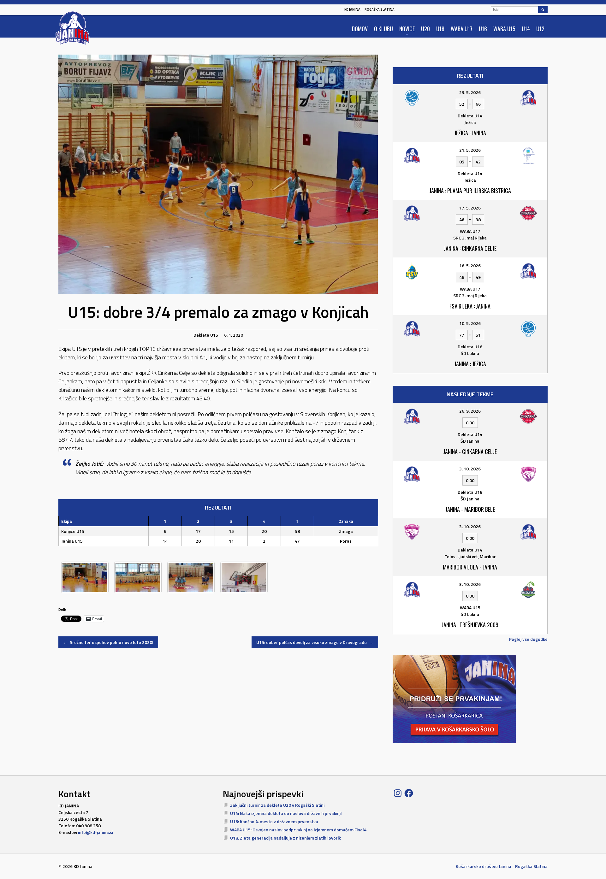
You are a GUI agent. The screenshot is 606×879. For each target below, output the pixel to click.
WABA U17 (461, 29)
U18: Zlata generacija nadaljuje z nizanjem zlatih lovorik (285, 838)
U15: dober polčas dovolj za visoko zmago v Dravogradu (314, 642)
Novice (407, 29)
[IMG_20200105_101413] (85, 577)
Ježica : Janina (470, 133)
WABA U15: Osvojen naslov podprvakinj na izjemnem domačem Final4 (298, 829)
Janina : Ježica (470, 364)
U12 (540, 29)
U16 (483, 29)
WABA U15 (504, 29)
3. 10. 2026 (470, 468)
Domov (360, 29)
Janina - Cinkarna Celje (470, 451)
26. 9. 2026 (470, 411)
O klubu (383, 29)
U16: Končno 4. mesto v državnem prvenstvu (274, 821)
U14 (526, 29)
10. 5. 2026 (470, 323)
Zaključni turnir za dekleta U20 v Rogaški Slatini (277, 805)
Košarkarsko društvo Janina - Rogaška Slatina (502, 866)
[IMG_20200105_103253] (191, 577)
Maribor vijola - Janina (470, 567)
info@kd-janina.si (95, 832)
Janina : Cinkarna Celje (470, 248)
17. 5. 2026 (470, 207)
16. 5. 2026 (470, 265)
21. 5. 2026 (470, 150)
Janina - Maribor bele (470, 509)
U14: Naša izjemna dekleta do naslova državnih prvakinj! (286, 813)
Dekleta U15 (205, 335)
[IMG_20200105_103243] (244, 577)
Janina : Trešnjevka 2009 (470, 625)
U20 (425, 29)
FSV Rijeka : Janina (469, 306)
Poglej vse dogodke (528, 639)
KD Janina (352, 9)
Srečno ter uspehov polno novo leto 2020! (108, 642)
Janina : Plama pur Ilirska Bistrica (470, 190)
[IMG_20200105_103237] (138, 577)
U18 (440, 29)
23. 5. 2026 (470, 92)
